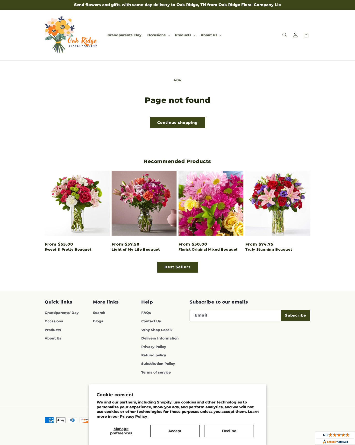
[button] (158, 35)
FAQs (146, 313)
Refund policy (153, 355)
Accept (175, 431)
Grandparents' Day (62, 313)
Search (99, 313)
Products (53, 330)
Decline (229, 431)
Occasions (54, 321)
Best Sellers (177, 267)
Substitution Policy (158, 363)
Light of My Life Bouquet (136, 249)
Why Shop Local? (156, 330)
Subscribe (295, 315)
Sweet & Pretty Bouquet (68, 249)
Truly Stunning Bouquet (268, 249)
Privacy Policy (133, 416)
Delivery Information (160, 338)
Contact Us (151, 321)
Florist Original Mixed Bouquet (208, 249)
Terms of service (156, 372)
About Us (53, 338)
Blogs (98, 321)
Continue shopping (177, 122)
